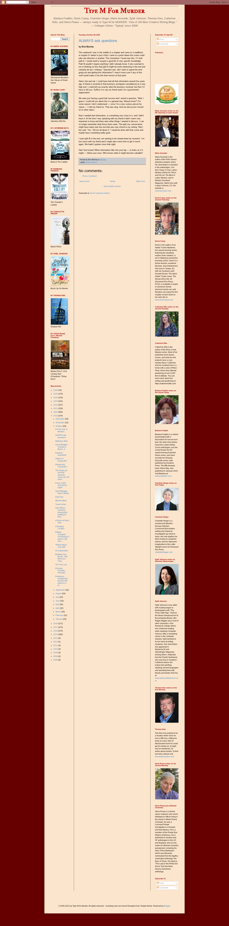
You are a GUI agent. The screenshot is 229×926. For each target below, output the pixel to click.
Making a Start (61, 441)
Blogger (167, 906)
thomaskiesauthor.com (164, 757)
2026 (55, 390)
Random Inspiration (61, 454)
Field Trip (59, 497)
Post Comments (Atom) (100, 193)
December (60, 419)
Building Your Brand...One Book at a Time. (61, 557)
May (58, 604)
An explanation (61, 551)
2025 (55, 394)
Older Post (140, 181)
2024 (55, 397)
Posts (161, 39)
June (58, 601)
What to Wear (61, 501)
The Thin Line (61, 565)
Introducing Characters (61, 465)
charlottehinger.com (164, 552)
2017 (55, 627)
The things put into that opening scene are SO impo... (62, 475)
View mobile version (112, 186)
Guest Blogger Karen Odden (62, 492)
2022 (55, 405)
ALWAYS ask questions (98, 41)
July (58, 597)
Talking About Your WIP (61, 546)
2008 (55, 656)
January (59, 619)
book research (91, 162)
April (58, 608)
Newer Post (84, 181)
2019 (55, 416)
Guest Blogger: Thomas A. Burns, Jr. (61, 447)
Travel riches (60, 504)
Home (112, 181)
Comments (163, 44)
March (58, 612)
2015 (55, 634)
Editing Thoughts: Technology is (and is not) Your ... (62, 536)
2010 (55, 649)
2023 (55, 401)
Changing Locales (59, 527)
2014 (55, 638)
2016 (55, 631)
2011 (55, 645)
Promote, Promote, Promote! (60, 570)
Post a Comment (90, 176)
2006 (55, 660)
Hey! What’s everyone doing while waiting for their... (61, 512)
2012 (55, 642)
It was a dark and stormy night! (61, 485)
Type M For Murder (114, 10)
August (59, 593)
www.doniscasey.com (164, 300)
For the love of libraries (61, 430)
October (59, 426)
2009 (55, 653)
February (60, 615)
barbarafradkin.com (163, 476)
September (60, 590)
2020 (55, 412)
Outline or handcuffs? (61, 460)
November (60, 423)
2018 (55, 623)
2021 (55, 408)
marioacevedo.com (163, 191)
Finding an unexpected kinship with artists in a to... (61, 581)
